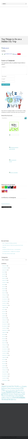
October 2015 (4, 353)
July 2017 (3, 309)
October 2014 (4, 378)
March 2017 (4, 317)
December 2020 (5, 267)
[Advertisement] (14, 21)
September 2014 (5, 380)
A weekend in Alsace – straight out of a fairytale (11, 251)
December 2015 (5, 349)
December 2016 (5, 324)
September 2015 (5, 355)
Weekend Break (7, 399)
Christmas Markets (15, 388)
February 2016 (5, 344)
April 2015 (4, 365)
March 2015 (4, 367)
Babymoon (20, 386)
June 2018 (4, 286)
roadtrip (16, 396)
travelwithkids (19, 397)
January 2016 (4, 346)
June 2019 (4, 274)
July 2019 (4, 272)
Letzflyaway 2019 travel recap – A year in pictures (11, 249)
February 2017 (5, 319)
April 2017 (4, 315)
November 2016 (5, 326)
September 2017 (5, 305)
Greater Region (14, 394)
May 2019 (4, 276)
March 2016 (4, 342)
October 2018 (4, 282)
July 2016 (4, 334)
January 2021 (4, 265)
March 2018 (4, 292)
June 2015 (4, 361)
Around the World (12, 386)
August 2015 (4, 357)
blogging (24, 386)
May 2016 (4, 338)
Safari (11, 397)
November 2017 (5, 301)
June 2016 (4, 336)
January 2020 (4, 269)
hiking (20, 394)
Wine (14, 399)
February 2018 (5, 294)
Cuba (6, 390)
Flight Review (21, 392)
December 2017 (5, 299)
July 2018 (4, 284)
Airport (3, 386)
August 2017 (4, 307)
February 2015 (5, 369)
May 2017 (4, 313)
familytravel (11, 392)
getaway (4, 394)
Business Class (5, 388)
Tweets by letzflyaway (5, 203)
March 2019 (4, 278)
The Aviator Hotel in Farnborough (8, 253)
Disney (8, 390)
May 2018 (4, 288)
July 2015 (4, 359)
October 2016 (4, 328)
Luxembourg (9, 396)
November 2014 (5, 376)
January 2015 (4, 371)
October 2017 (4, 303)
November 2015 (5, 351)
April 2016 (4, 340)
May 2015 (4, 363)
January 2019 (4, 280)
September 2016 (5, 330)
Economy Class (14, 390)
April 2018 (4, 290)
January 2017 (4, 321)
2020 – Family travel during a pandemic (9, 243)
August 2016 (4, 332)
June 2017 (4, 311)
